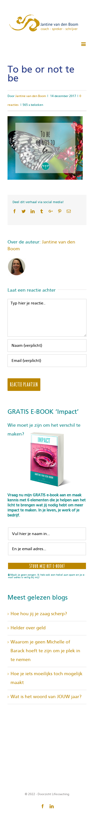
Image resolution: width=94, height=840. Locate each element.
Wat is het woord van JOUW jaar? (46, 697)
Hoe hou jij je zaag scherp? (39, 614)
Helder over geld (28, 628)
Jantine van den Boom (30, 96)
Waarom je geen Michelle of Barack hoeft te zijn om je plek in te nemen (45, 651)
